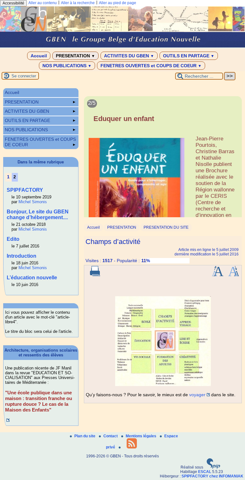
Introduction (21, 256)
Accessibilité (13, 3)
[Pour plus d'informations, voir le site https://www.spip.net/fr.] (213, 467)
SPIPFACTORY (25, 190)
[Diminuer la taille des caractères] (233, 275)
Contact (111, 436)
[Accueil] (122, 46)
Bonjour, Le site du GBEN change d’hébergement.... (38, 214)
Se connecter (23, 76)
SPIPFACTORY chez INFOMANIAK (212, 476)
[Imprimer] (95, 275)
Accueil (39, 55)
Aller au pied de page (117, 3)
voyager (197, 394)
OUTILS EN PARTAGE (188, 55)
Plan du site (85, 436)
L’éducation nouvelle (32, 277)
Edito (13, 239)
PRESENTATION (75, 55)
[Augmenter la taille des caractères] (217, 275)
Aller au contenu (42, 3)
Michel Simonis (33, 201)
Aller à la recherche (78, 3)
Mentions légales (141, 436)
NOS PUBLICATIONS (67, 65)
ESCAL (204, 471)
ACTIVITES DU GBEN (129, 55)
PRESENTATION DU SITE (166, 227)
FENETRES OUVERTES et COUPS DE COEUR (151, 65)
